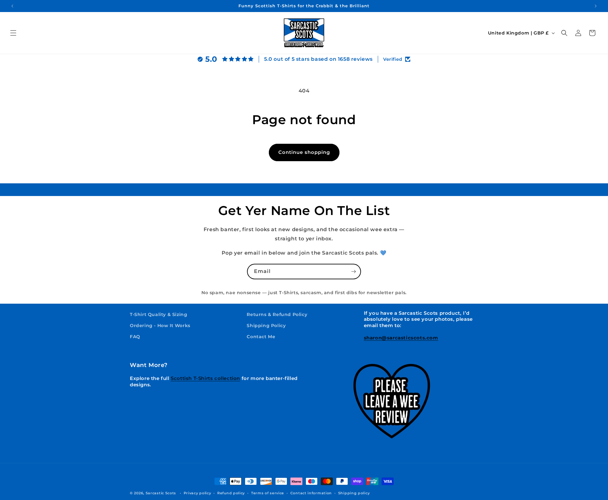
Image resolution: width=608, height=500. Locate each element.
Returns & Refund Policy (277, 314)
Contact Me (261, 337)
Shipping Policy (266, 326)
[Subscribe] (353, 271)
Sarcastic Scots (161, 493)
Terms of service (267, 493)
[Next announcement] (596, 6)
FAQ (135, 337)
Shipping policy (354, 493)
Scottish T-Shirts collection (205, 378)
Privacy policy (197, 493)
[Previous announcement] (12, 6)
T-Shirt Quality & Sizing (158, 314)
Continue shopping (304, 152)
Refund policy (231, 493)
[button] (13, 33)
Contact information (311, 493)
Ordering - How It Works (160, 326)
